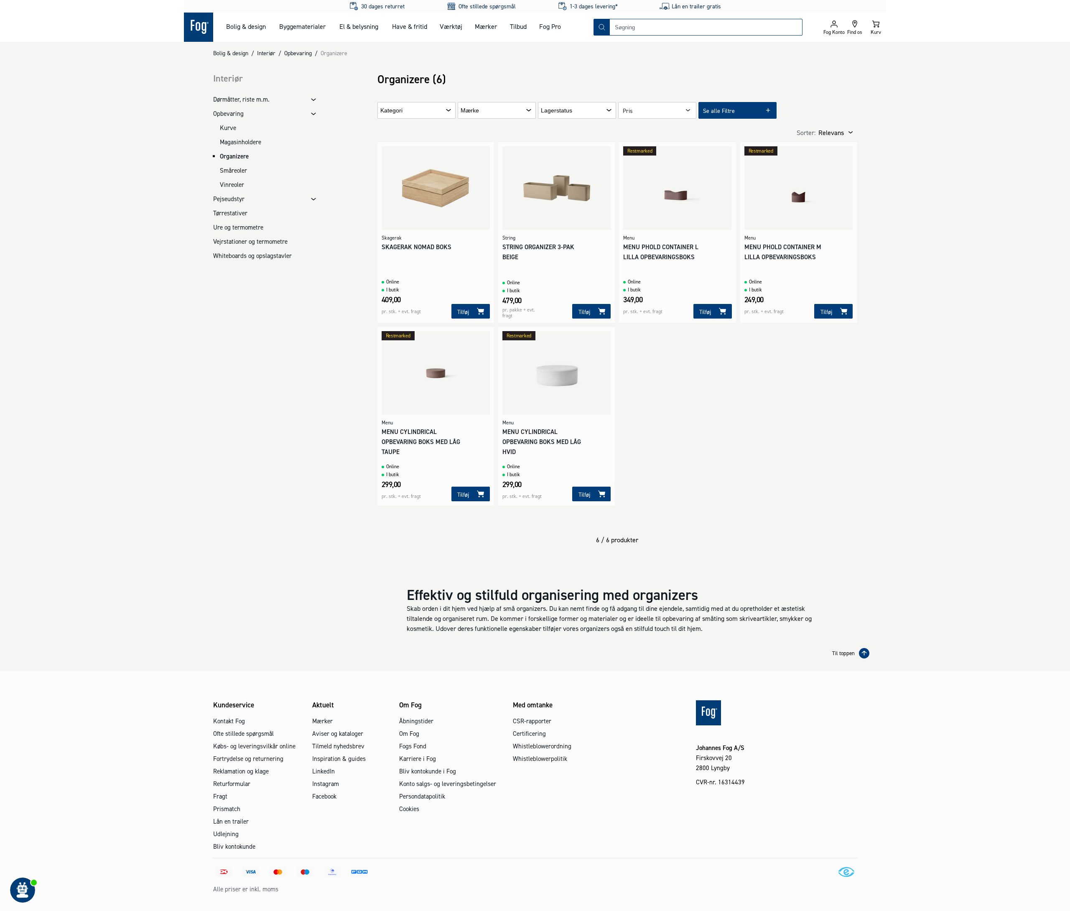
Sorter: (806, 132)
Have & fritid (409, 26)
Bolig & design (246, 26)
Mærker (486, 26)
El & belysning (358, 26)
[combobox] (706, 27)
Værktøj (451, 26)
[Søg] (602, 27)
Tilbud (518, 26)
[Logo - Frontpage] (198, 27)
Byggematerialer (302, 26)
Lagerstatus (556, 110)
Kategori (391, 110)
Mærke (470, 110)
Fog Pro (550, 26)
